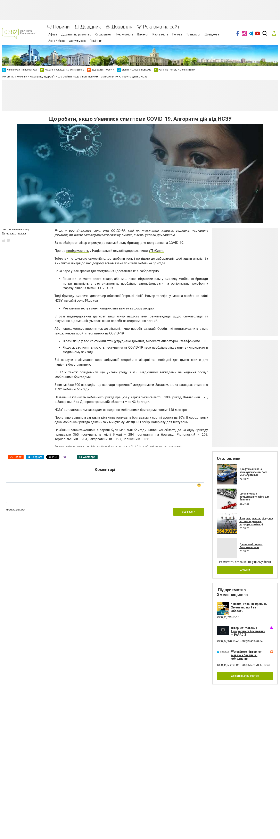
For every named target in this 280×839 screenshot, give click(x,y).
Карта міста (160, 34)
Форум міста (77, 40)
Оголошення (103, 34)
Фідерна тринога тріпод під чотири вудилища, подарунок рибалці (256, 521)
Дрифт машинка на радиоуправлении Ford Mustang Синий (253, 472)
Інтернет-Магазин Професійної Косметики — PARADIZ (248, 631)
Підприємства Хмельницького (232, 592)
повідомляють (77, 251)
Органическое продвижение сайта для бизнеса (254, 496)
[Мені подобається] (3, 240)
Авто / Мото (56, 40)
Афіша (52, 34)
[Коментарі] (8, 240)
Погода (177, 34)
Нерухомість (124, 34)
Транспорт (193, 34)
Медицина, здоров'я (14, 233)
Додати (245, 569)
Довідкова (212, 34)
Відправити (188, 511)
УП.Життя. (156, 251)
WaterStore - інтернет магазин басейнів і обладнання (246, 655)
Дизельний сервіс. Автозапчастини (251, 546)
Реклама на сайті (162, 27)
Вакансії (142, 34)
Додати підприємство (76, 34)
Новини (61, 27)
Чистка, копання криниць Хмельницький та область (249, 607)
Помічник (96, 40)
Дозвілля (122, 27)
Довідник (90, 27)
